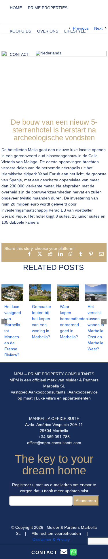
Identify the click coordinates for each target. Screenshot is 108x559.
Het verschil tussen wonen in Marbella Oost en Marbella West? (96, 327)
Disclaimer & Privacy (51, 539)
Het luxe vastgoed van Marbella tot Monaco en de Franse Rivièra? (12, 330)
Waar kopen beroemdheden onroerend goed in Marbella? (69, 321)
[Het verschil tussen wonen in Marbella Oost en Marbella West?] (96, 286)
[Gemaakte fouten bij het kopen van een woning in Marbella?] (40, 286)
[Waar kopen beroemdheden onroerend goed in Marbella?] (68, 286)
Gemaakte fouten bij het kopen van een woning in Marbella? (41, 321)
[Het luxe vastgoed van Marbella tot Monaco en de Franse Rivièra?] (12, 286)
